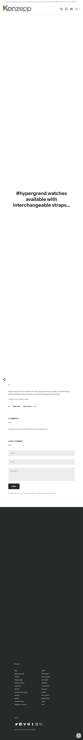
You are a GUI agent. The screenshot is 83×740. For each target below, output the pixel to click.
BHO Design (45, 674)
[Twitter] (16, 724)
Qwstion (17, 695)
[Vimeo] (24, 724)
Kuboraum (17, 686)
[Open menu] (71, 9)
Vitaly (43, 701)
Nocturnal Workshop (20, 692)
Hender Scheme (19, 683)
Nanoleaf (44, 689)
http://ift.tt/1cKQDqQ (52, 394)
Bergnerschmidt (19, 674)
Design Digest (18, 680)
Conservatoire (46, 677)
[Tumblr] (32, 724)
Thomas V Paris (19, 701)
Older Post (17, 406)
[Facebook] (20, 724)
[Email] (40, 724)
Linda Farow (45, 686)
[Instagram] (36, 724)
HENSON (44, 683)
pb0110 (44, 692)
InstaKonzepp (23, 399)
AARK (43, 670)
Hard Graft (45, 680)
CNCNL (16, 677)
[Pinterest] (28, 724)
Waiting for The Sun (20, 704)
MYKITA (16, 689)
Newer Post (27, 406)
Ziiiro (43, 704)
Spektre (16, 698)
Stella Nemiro (46, 698)
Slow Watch (45, 695)
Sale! (15, 670)
